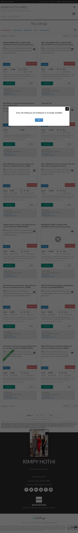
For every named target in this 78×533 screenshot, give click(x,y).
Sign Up (11, 2)
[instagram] (46, 490)
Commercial (17, 30)
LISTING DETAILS (9, 83)
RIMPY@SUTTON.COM (10, 94)
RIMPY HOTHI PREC (14, 7)
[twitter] (31, 490)
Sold (35, 30)
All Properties (6, 30)
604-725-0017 (8, 92)
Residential (28, 30)
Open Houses (44, 30)
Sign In (3, 2)
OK (39, 120)
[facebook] (26, 490)
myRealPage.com (39, 518)
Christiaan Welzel (33, 522)
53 (51, 415)
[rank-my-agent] (51, 490)
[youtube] (41, 490)
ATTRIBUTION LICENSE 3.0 (49, 522)
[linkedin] (36, 490)
